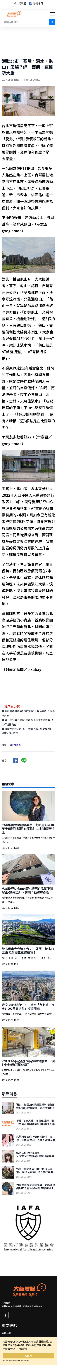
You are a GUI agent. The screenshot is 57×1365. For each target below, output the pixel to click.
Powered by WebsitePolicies (16, 1360)
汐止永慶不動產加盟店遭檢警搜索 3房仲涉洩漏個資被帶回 (28, 1063)
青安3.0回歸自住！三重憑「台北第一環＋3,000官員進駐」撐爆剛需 (28, 1007)
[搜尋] (52, 22)
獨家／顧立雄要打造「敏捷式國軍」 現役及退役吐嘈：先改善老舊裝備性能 (34, 1172)
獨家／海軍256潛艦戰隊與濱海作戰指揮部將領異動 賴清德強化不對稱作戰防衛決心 (35, 1108)
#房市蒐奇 (15, 745)
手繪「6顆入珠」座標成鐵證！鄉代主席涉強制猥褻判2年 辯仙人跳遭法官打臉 (35, 1124)
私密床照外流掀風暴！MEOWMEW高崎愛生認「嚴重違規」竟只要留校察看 (35, 1156)
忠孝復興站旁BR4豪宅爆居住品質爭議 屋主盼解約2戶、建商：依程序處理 (29, 890)
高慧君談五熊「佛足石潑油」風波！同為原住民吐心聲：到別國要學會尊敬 (35, 1140)
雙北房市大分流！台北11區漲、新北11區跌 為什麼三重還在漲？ (28, 950)
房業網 (22, 3)
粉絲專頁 (38, 3)
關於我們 (6, 1332)
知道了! (28, 1355)
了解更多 (23, 1349)
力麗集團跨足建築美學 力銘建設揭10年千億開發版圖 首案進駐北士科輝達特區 (28, 828)
